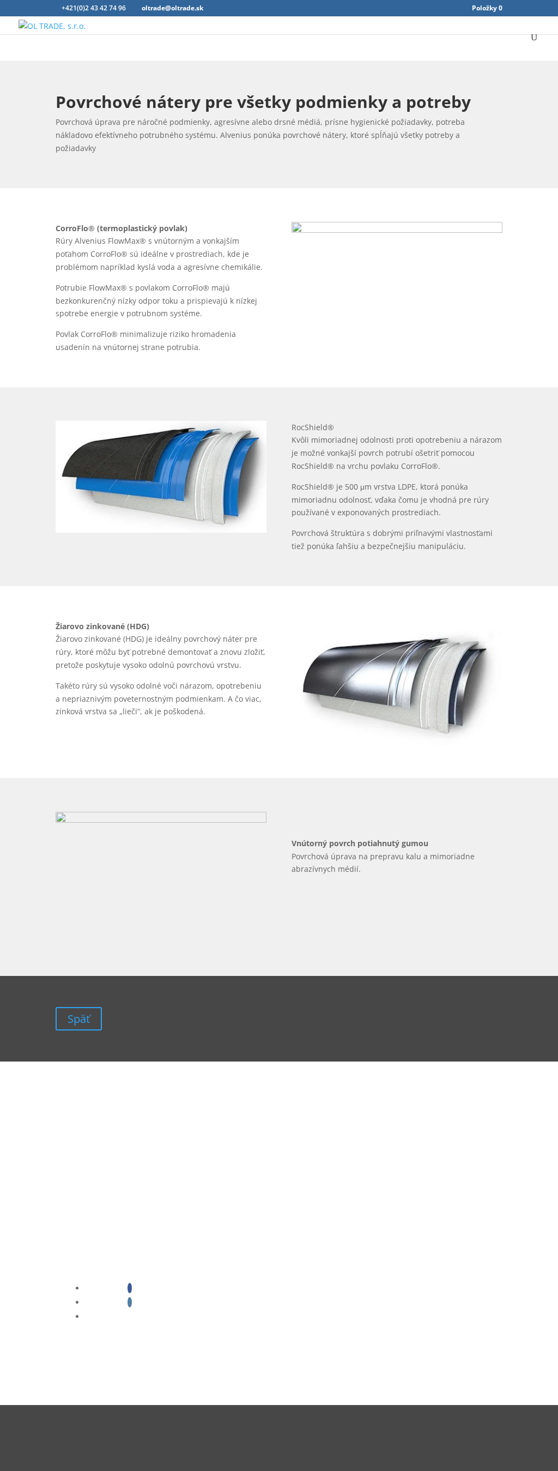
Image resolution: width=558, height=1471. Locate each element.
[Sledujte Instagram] (130, 1302)
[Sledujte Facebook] (130, 1288)
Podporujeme (88, 1439)
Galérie (76, 1454)
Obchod (78, 1447)
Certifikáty (82, 1416)
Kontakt (78, 1424)
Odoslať (270, 1201)
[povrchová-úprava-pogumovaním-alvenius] (161, 820)
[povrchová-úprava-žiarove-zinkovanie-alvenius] (397, 742)
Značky (76, 1431)
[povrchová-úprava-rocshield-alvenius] (161, 530)
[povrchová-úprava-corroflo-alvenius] (397, 230)
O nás (73, 1408)
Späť (79, 1018)
